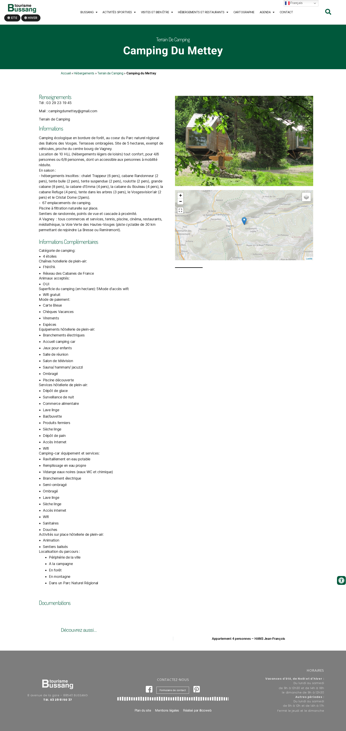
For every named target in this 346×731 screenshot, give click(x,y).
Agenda (265, 12)
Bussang (87, 12)
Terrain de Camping (110, 73)
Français (296, 3)
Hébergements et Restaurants (201, 12)
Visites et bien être (155, 12)
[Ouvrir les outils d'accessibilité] (341, 580)
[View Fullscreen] (180, 210)
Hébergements (84, 73)
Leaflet (309, 258)
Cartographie (243, 12)
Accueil (66, 73)
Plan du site (143, 710)
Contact (286, 12)
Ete (13, 18)
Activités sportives (117, 12)
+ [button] (180, 195)
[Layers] (306, 196)
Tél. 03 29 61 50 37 (57, 700)
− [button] (180, 201)
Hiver (32, 18)
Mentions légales (167, 710)
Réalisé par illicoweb (197, 710)
